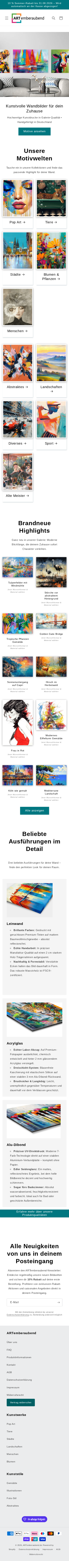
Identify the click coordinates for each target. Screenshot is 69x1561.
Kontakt (11, 1364)
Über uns (12, 1342)
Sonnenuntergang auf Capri (17, 683)
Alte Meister (15, 496)
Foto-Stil (11, 1498)
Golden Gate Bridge (51, 633)
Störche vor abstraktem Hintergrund (51, 595)
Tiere (49, 222)
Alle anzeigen (34, 810)
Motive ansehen (34, 131)
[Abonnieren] (58, 1302)
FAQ (9, 1349)
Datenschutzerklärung (18, 1315)
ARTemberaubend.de (32, 1545)
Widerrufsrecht (15, 1395)
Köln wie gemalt (17, 790)
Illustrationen (14, 1490)
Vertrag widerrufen (20, 1402)
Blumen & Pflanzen (50, 277)
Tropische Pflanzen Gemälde (18, 640)
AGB (9, 1372)
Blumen (11, 1461)
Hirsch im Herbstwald (51, 683)
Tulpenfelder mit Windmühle (17, 584)
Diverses (15, 443)
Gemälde (12, 1483)
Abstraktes (15, 387)
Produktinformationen (19, 1357)
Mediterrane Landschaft (51, 792)
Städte (15, 274)
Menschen (15, 331)
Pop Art (15, 222)
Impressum (13, 1387)
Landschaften (51, 387)
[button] (6, 18)
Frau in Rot (17, 750)
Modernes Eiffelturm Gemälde (51, 737)
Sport (49, 443)
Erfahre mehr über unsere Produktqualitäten (34, 1213)
